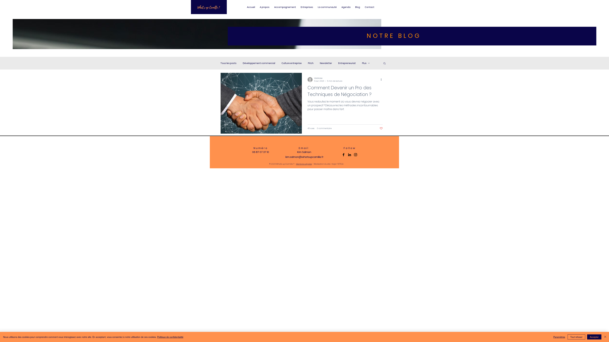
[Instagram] (356, 155)
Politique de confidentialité (170, 337)
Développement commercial (259, 63)
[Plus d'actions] (382, 80)
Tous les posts (228, 63)
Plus (364, 63)
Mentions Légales (304, 164)
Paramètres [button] (559, 337)
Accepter (594, 337)
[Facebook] (343, 155)
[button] (384, 63)
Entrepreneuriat (347, 63)
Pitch (311, 63)
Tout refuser (576, 337)
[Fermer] (605, 336)
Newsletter (326, 63)
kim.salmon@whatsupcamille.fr (304, 157)
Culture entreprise (292, 63)
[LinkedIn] (349, 155)
